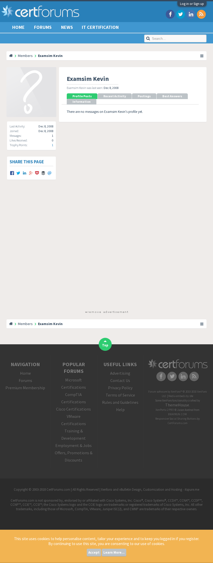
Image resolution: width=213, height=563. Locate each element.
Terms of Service (120, 395)
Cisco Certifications (73, 409)
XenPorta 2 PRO (165, 410)
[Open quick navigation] (202, 55)
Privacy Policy (120, 387)
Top (105, 345)
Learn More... (114, 552)
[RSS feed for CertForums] (201, 13)
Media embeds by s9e (180, 396)
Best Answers (172, 96)
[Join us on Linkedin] (191, 13)
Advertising (120, 373)
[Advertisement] (106, 250)
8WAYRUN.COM (177, 414)
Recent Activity (114, 96)
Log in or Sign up (192, 4)
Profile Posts (82, 96)
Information (81, 101)
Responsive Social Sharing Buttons (175, 418)
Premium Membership (25, 387)
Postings (144, 96)
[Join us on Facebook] (170, 13)
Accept (93, 552)
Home (18, 27)
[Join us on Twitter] (180, 13)
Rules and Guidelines (120, 402)
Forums (43, 27)
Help (120, 409)
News (67, 27)
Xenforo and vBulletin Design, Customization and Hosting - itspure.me (150, 489)
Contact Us (120, 380)
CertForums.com (178, 423)
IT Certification (100, 27)
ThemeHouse (177, 404)
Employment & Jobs (73, 445)
